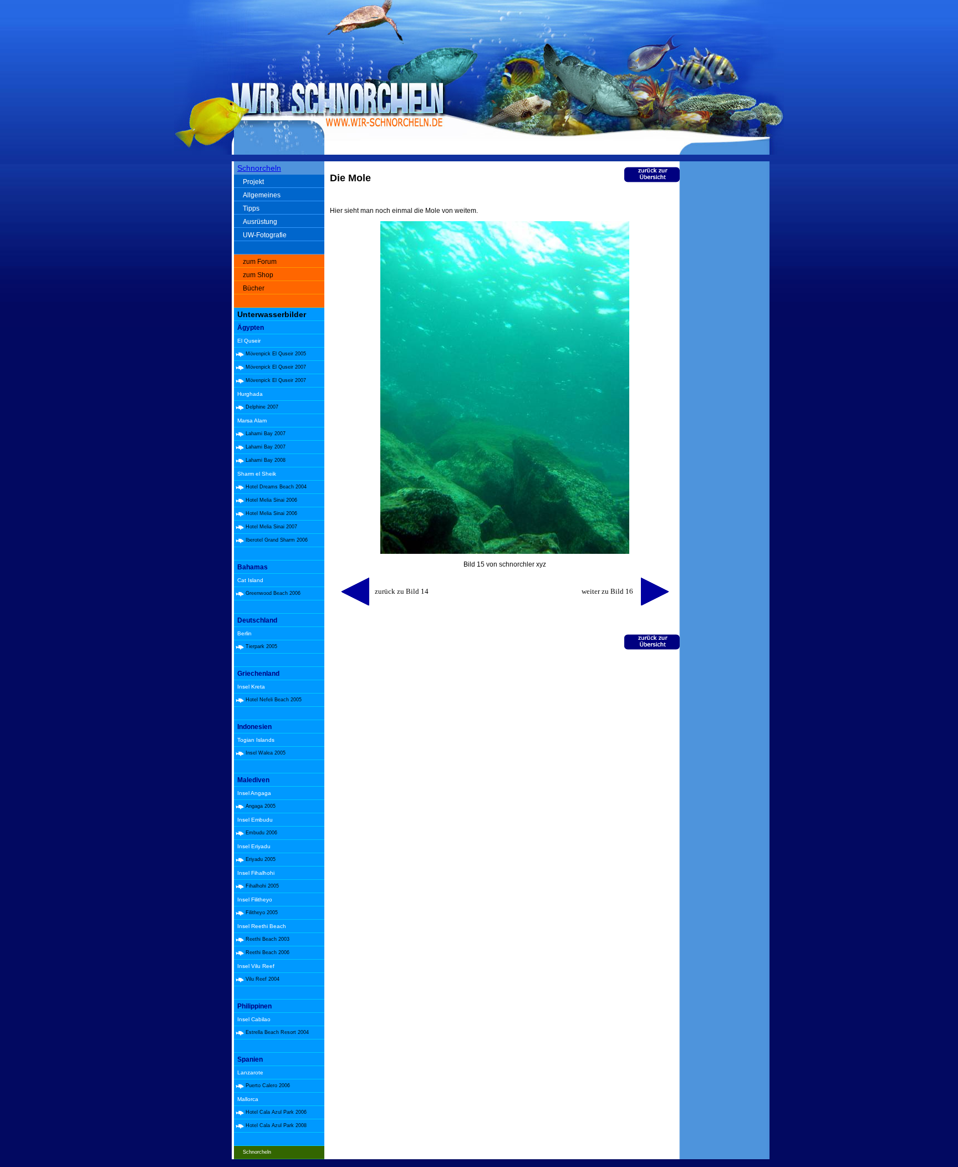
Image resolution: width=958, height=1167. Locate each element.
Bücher (253, 288)
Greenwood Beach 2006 (273, 593)
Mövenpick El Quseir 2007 (276, 367)
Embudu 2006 (261, 832)
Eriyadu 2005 (261, 859)
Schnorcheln (259, 168)
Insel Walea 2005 (266, 753)
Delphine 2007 (262, 407)
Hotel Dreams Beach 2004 (276, 487)
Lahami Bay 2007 (266, 433)
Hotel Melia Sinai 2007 (271, 526)
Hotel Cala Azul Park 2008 (276, 1125)
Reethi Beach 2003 (267, 939)
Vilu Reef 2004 (262, 979)
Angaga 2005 (261, 806)
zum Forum (260, 262)
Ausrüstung (260, 222)
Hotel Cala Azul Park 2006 (276, 1112)
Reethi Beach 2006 (267, 952)
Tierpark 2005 (261, 646)
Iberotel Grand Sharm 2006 (277, 540)
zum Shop (258, 275)
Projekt (253, 182)
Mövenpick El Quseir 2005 (276, 353)
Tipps (251, 208)
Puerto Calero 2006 (268, 1085)
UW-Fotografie (265, 235)
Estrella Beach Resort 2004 (277, 1032)
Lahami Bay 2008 (266, 460)
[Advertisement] (726, 338)
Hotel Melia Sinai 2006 (271, 500)
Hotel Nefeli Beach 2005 (274, 699)
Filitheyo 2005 (262, 912)
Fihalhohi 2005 (262, 886)
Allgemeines (262, 195)
